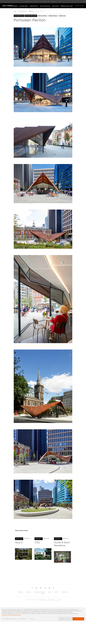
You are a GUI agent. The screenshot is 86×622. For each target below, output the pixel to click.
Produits (15, 6)
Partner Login (64, 592)
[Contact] (78, 6)
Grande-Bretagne (30, 15)
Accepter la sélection (65, 618)
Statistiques (23, 618)
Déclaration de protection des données (11, 614)
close (84, 1)
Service (43, 593)
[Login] (82, 6)
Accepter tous (78, 618)
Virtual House (55, 6)
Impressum (20, 592)
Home (15, 11)
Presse (49, 592)
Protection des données (39, 592)
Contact (56, 592)
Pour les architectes (45, 6)
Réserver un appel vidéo (67, 6)
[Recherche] (80, 6)
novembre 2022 (19, 15)
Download (28, 592)
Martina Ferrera (53, 15)
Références (31, 11)
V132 (37, 542)
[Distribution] (76, 6)
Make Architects (42, 15)
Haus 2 (19, 542)
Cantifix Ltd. (62, 15)
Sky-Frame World (23, 6)
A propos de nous (33, 6)
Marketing (32, 618)
